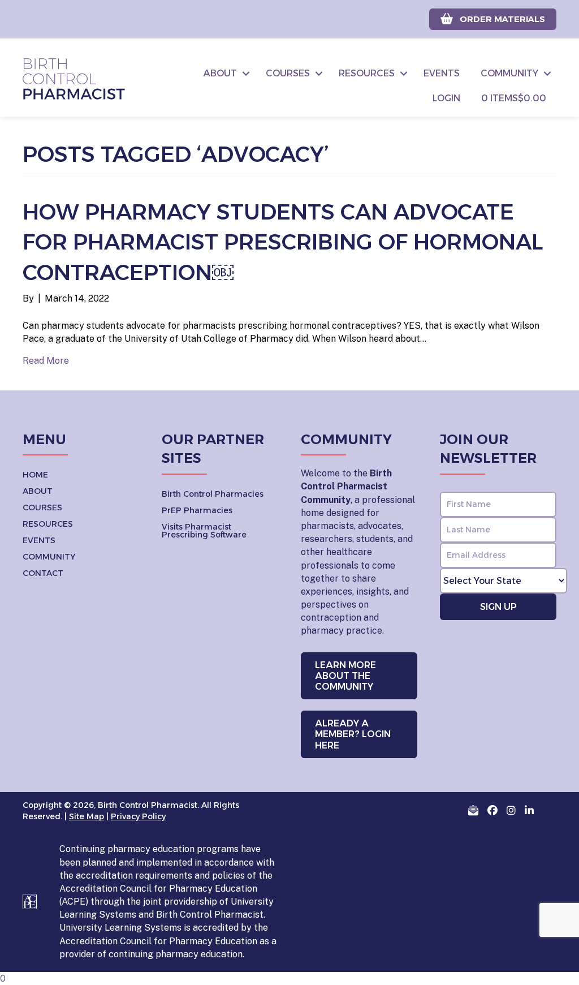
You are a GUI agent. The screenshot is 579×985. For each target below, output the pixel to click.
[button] (246, 73)
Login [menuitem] (446, 98)
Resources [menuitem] (367, 73)
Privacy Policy (138, 816)
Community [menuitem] (509, 73)
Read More (46, 360)
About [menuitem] (220, 73)
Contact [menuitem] (43, 573)
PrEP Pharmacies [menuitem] (197, 510)
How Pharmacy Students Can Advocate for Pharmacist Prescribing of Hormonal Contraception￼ (283, 242)
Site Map (86, 816)
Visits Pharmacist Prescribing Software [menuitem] (204, 531)
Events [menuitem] (442, 73)
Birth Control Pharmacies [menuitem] (212, 494)
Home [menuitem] (35, 475)
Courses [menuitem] (288, 73)
